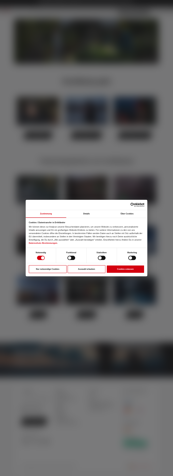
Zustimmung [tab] (46, 213)
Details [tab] (86, 213)
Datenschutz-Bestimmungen (43, 243)
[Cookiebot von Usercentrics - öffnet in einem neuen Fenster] (132, 205)
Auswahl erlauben (86, 269)
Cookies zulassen (125, 269)
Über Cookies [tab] (127, 213)
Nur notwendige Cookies (47, 269)
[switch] (71, 258)
